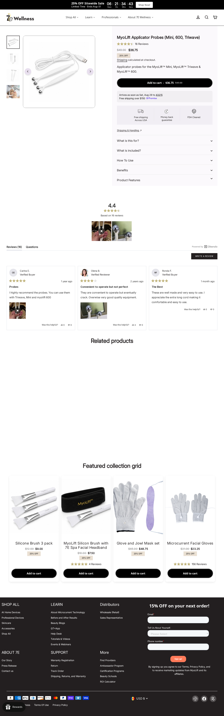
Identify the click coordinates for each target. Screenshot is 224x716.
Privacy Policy (60, 705)
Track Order (57, 671)
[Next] (90, 71)
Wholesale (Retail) (109, 612)
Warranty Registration (62, 660)
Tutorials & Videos (60, 638)
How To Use (125, 160)
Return (54, 665)
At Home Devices (11, 612)
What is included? (129, 150)
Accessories (8, 628)
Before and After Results (64, 617)
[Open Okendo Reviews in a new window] (204, 246)
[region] (112, 231)
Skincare (6, 623)
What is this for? (128, 140)
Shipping (122, 59)
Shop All (6, 633)
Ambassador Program (111, 665)
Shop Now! (144, 4)
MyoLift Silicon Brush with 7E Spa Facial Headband (86, 545)
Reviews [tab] (14, 247)
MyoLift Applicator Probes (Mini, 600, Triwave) (34, 420)
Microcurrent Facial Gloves (190, 543)
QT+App (55, 628)
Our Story (7, 660)
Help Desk (56, 633)
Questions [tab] (32, 247)
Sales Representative (111, 617)
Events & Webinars (61, 644)
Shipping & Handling (128, 130)
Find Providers (107, 660)
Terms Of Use (41, 705)
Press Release (9, 665)
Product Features (128, 180)
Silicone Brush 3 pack (34, 543)
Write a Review (206, 257)
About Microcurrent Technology (68, 612)
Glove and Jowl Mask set (138, 543)
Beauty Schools (108, 676)
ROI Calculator (107, 681)
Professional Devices (13, 617)
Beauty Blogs (58, 623)
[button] (165, 44)
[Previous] (28, 71)
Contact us (7, 671)
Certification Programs (112, 671)
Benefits (122, 170)
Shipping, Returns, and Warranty (68, 676)
